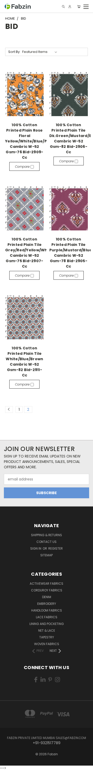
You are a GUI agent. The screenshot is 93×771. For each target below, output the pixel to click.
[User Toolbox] (69, 6)
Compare (22, 166)
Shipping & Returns (46, 535)
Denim (46, 597)
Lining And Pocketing (46, 624)
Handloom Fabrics (46, 610)
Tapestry (46, 637)
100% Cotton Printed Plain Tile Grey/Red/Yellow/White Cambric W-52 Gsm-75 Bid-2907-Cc (29, 253)
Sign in (36, 548)
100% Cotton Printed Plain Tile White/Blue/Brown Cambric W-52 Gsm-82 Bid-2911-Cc (24, 362)
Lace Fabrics (46, 617)
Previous (8, 762)
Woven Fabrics (46, 644)
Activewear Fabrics (46, 583)
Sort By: (14, 51)
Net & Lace (46, 630)
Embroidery (46, 603)
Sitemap (46, 555)
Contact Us (46, 542)
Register (55, 548)
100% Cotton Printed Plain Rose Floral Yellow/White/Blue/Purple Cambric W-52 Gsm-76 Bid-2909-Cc (31, 141)
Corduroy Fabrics (46, 590)
